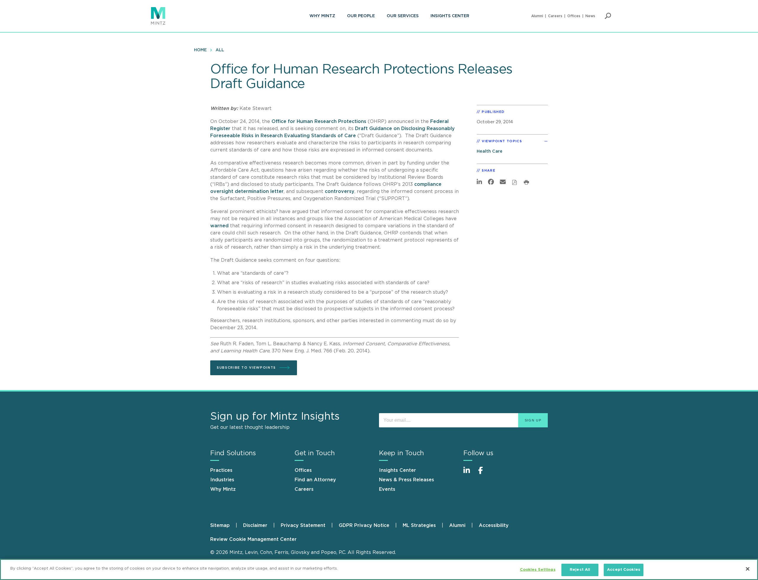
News (590, 16)
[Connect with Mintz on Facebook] (484, 473)
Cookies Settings (537, 570)
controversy (339, 191)
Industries (222, 479)
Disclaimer (255, 525)
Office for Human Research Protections (319, 121)
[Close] (747, 568)
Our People (361, 16)
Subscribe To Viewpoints (246, 367)
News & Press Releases (406, 479)
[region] (379, 569)
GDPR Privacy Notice (364, 525)
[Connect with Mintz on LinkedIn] (469, 473)
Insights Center (450, 16)
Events (387, 489)
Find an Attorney (315, 479)
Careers (555, 16)
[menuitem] (322, 16)
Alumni (537, 16)
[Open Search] (607, 16)
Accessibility (494, 525)
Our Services (403, 16)
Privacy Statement (303, 525)
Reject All (580, 570)
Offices (573, 16)
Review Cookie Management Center (253, 539)
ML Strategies (419, 525)
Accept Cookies (623, 570)
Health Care (489, 151)
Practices (221, 470)
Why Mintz (322, 16)
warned (219, 225)
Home (200, 50)
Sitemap (220, 525)
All (220, 50)
